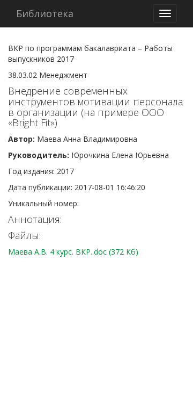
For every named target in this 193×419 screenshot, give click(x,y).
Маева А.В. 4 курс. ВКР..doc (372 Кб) (73, 252)
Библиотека (44, 13)
